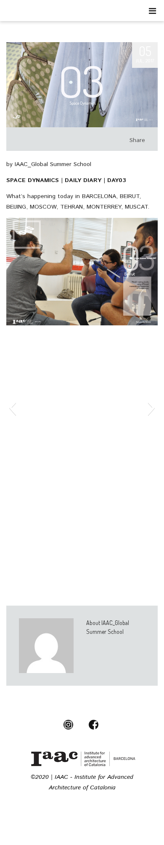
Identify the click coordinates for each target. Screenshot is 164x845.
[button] (12, 407)
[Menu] (152, 11)
